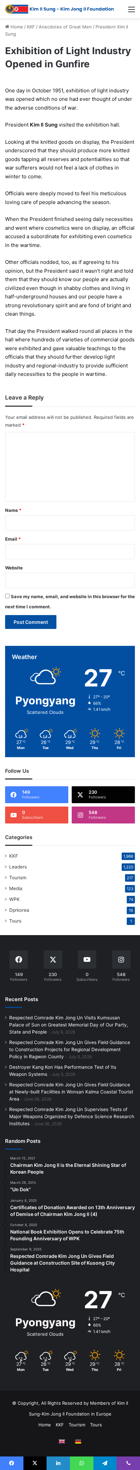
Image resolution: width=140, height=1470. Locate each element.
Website (14, 567)
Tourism (18, 877)
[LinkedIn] (58, 1463)
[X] (35, 1463)
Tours (15, 921)
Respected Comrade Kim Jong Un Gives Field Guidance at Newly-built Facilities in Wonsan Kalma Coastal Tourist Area (71, 1092)
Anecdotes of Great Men (65, 26)
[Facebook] (11, 1463)
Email (13, 539)
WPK (14, 899)
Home (16, 26)
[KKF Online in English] (62, 1441)
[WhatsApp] (81, 1463)
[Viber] (128, 1463)
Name (13, 510)
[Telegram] (105, 1463)
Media (15, 888)
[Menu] (131, 11)
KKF (31, 26)
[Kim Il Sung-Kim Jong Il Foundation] (59, 9)
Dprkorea (19, 910)
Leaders (18, 866)
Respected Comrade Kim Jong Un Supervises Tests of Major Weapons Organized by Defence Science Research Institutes (71, 1116)
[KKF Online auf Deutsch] (78, 1441)
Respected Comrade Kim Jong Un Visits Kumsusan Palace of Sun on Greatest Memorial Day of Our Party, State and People (68, 1025)
